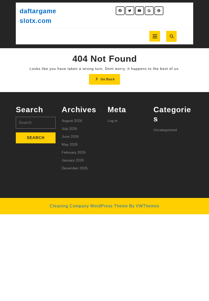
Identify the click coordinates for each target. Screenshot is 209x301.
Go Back (110, 81)
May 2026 (70, 144)
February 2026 (74, 152)
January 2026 (73, 160)
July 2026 (69, 129)
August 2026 (72, 121)
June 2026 (70, 136)
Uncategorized (165, 130)
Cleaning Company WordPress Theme (89, 206)
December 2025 (75, 168)
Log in (112, 121)
